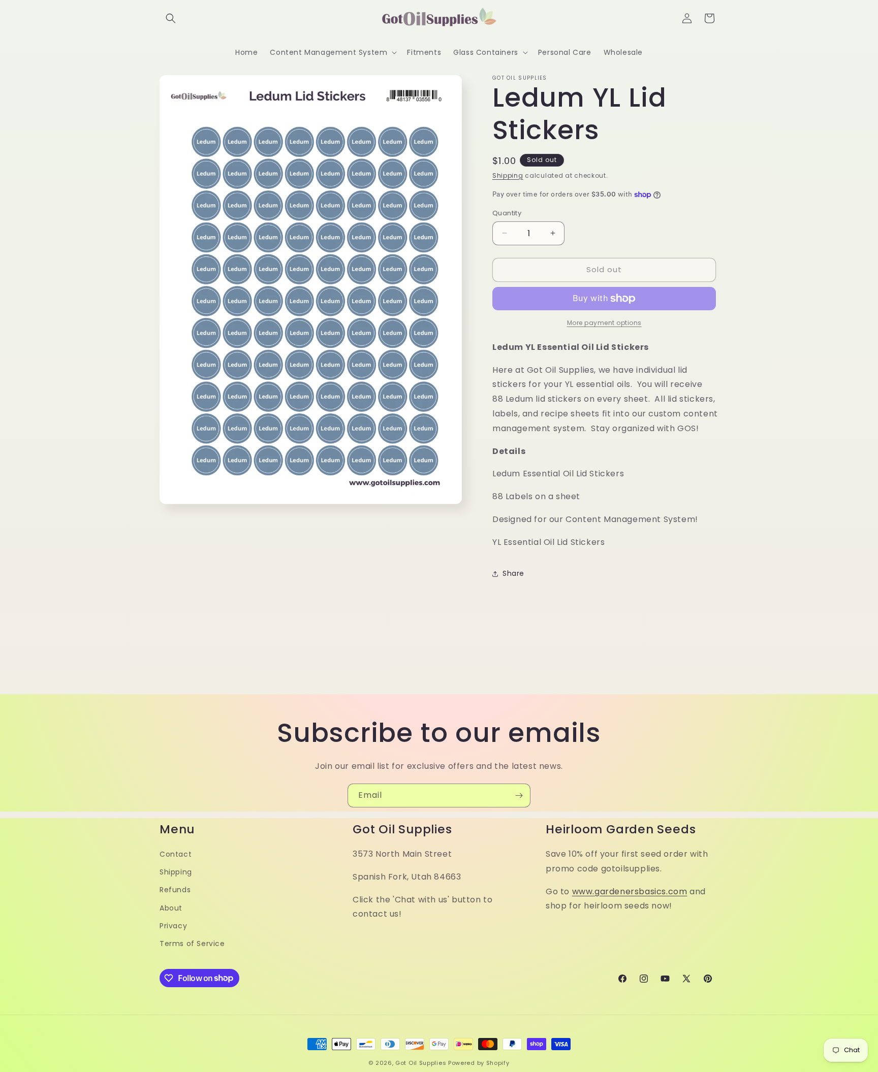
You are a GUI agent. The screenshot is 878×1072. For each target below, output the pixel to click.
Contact (176, 854)
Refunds (175, 890)
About (171, 907)
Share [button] (513, 573)
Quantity (506, 213)
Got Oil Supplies (420, 1063)
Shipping (507, 175)
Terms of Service (192, 943)
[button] (171, 18)
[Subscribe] (519, 795)
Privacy (173, 925)
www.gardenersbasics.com (629, 891)
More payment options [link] (604, 322)
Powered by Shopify (479, 1063)
